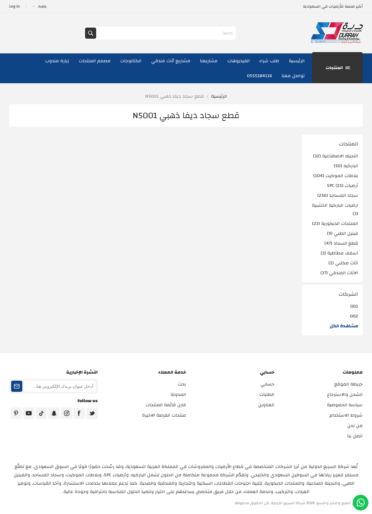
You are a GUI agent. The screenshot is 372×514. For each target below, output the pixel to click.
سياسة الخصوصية (345, 405)
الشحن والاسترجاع (345, 394)
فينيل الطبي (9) (342, 233)
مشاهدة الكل (344, 326)
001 (354, 306)
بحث (90, 33)
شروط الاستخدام (346, 415)
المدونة (178, 394)
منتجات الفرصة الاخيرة (164, 415)
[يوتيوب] (28, 413)
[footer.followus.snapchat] (54, 413)
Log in (14, 6)
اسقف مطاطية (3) (339, 253)
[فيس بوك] (79, 413)
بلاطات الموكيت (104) (335, 176)
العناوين (266, 405)
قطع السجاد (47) (341, 243)
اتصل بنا (355, 436)
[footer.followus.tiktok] (41, 413)
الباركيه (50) (346, 166)
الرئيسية (219, 96)
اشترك (16, 386)
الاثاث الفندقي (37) (339, 273)
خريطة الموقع (348, 384)
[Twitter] (92, 413)
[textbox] (165, 33)
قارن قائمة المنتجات (166, 405)
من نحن (355, 425)
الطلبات (266, 394)
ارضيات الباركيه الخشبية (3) (335, 209)
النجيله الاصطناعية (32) (335, 156)
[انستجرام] (66, 413)
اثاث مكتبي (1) (343, 263)
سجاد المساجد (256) (337, 195)
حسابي (267, 384)
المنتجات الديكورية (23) (335, 223)
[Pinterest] (16, 413)
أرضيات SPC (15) (342, 185)
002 (354, 316)
